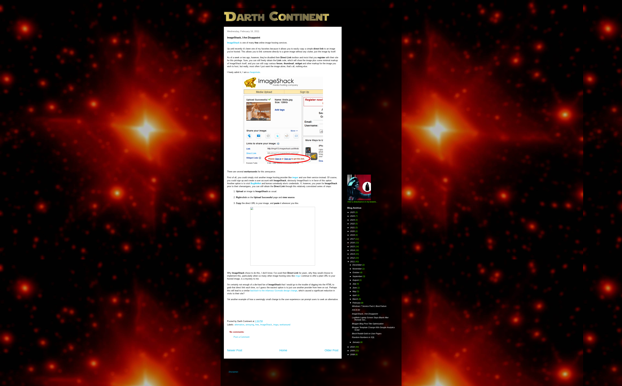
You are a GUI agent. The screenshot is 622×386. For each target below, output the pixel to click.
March (355, 299)
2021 (352, 227)
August (355, 280)
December (357, 265)
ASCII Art (356, 310)
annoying (250, 324)
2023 (352, 220)
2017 (352, 239)
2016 (352, 243)
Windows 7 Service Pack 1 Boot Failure (369, 306)
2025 (352, 212)
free (257, 324)
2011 (352, 262)
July (354, 284)
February (356, 303)
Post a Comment (241, 337)
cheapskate (254, 72)
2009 (352, 351)
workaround (285, 324)
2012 (352, 258)
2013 (352, 254)
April (354, 295)
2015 (352, 246)
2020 (352, 231)
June (354, 288)
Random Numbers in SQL (363, 337)
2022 (352, 224)
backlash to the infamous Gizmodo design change (273, 290)
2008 (352, 354)
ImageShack (266, 324)
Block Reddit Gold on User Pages (366, 334)
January (356, 342)
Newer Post (234, 350)
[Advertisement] (371, 49)
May (354, 291)
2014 (352, 250)
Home (283, 350)
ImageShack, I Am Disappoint (365, 314)
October (356, 272)
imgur (295, 177)
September (357, 276)
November (357, 269)
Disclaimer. (234, 372)
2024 (352, 216)
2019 (352, 235)
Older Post (331, 350)
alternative (239, 324)
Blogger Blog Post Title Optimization (368, 324)
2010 (352, 347)
